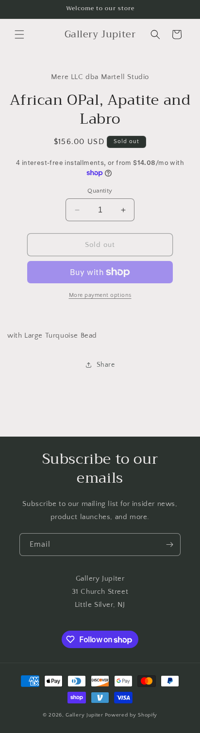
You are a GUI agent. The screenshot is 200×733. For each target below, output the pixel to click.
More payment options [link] (100, 295)
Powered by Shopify (131, 715)
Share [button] (106, 365)
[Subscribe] (169, 544)
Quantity (99, 190)
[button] (19, 34)
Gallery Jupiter (84, 715)
